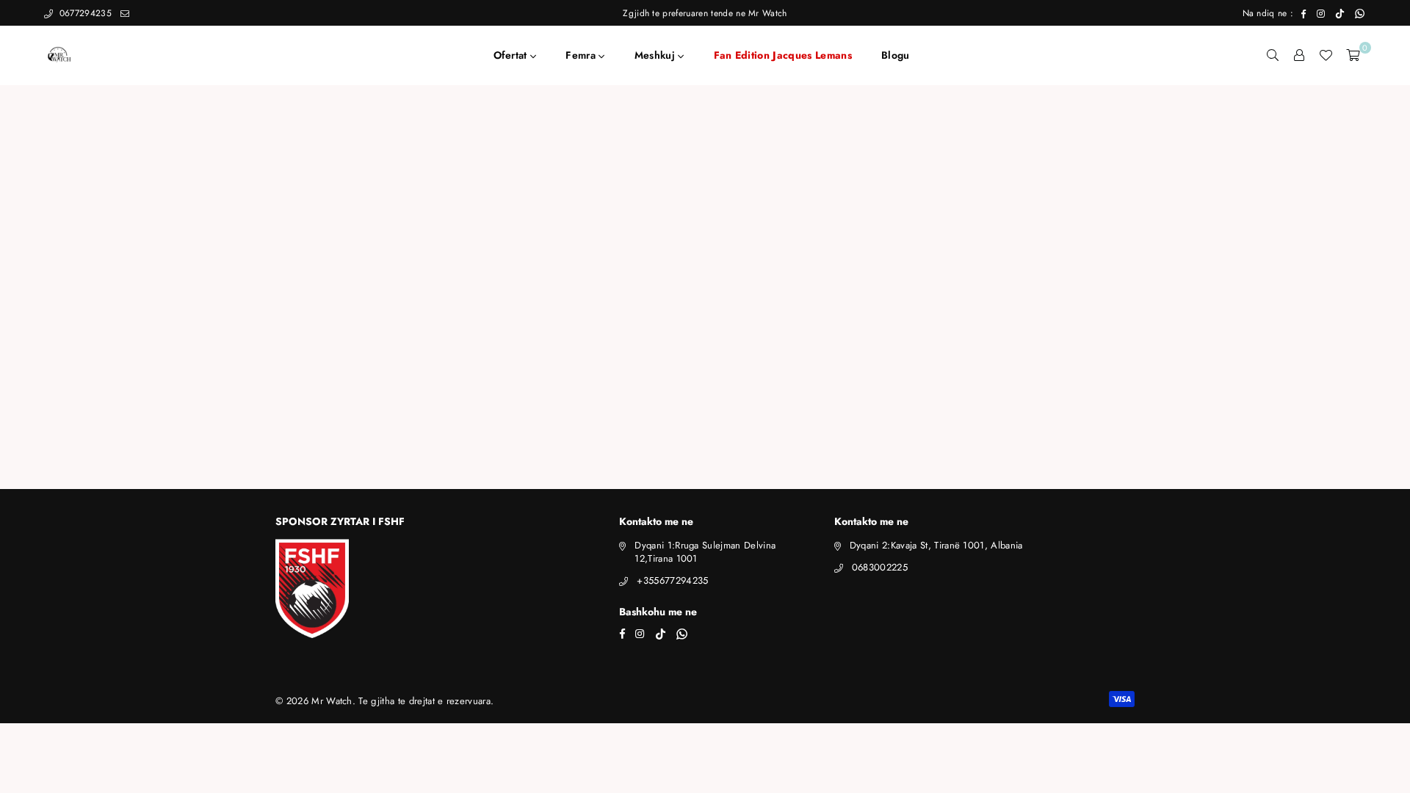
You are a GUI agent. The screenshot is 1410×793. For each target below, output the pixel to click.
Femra (582, 55)
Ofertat (512, 55)
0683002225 (880, 567)
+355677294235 (672, 580)
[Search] (1272, 55)
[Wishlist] (1325, 55)
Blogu (895, 55)
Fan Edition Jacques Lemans (783, 55)
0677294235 (84, 13)
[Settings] (1299, 55)
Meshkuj (656, 55)
